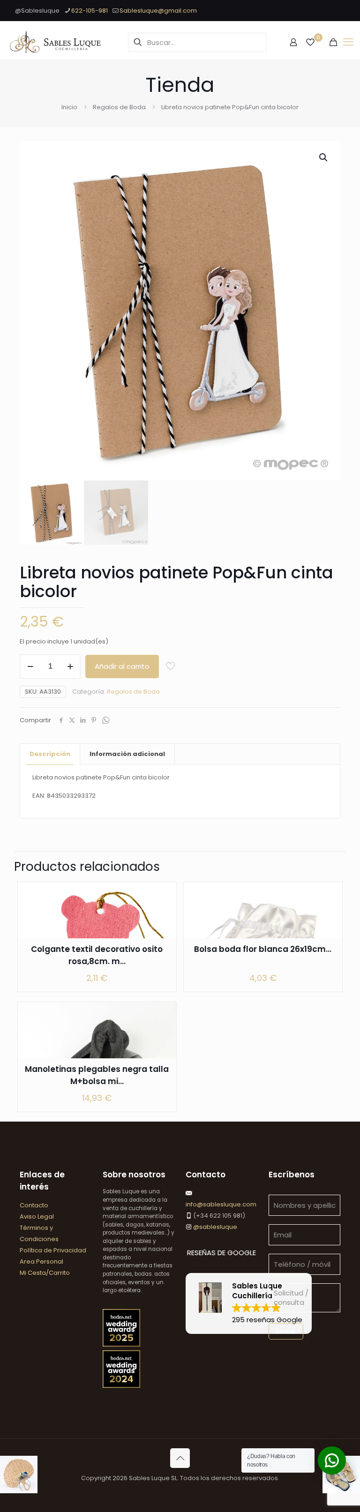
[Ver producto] (163, 915)
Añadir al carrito (122, 666)
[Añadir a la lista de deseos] (163, 935)
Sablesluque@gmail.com (158, 10)
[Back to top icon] (180, 1458)
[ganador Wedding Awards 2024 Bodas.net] (121, 1385)
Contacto (34, 1205)
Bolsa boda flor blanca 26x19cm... (262, 949)
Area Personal (41, 1261)
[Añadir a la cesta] (163, 895)
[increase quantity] (70, 666)
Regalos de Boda (119, 107)
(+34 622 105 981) (218, 1215)
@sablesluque (214, 1226)
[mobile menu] (348, 42)
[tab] (50, 754)
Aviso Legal (37, 1216)
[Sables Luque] (55, 42)
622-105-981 (89, 10)
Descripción (50, 753)
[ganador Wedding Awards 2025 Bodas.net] (121, 1344)
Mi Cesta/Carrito (45, 1272)
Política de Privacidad (53, 1250)
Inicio (69, 107)
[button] (324, 157)
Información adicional (127, 753)
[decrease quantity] (30, 666)
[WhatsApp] (105, 721)
